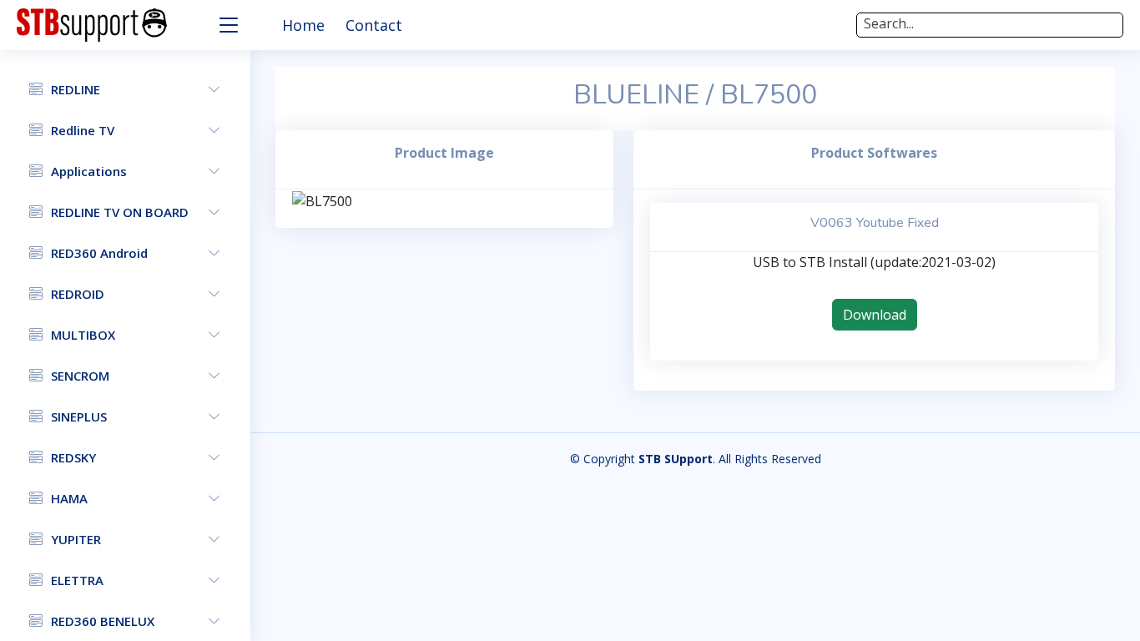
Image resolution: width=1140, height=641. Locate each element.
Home (303, 25)
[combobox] (989, 25)
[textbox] (989, 23)
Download (874, 314)
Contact (374, 25)
